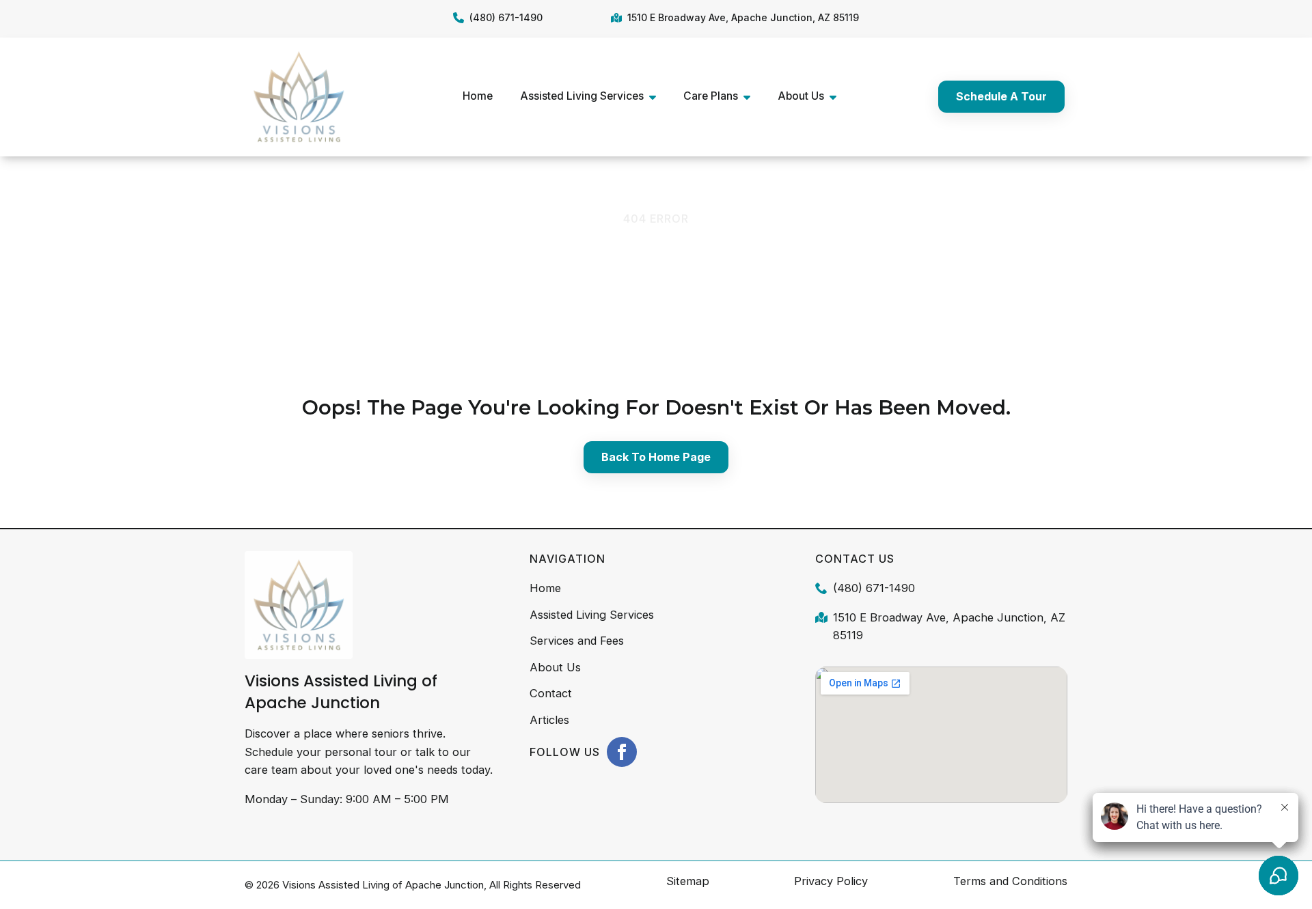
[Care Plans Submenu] (751, 96)
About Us (801, 95)
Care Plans (710, 95)
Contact (551, 693)
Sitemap (687, 881)
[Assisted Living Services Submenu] (657, 96)
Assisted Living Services (582, 95)
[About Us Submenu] (837, 96)
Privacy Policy (831, 881)
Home (478, 95)
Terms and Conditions (1010, 881)
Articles (549, 720)
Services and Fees (577, 640)
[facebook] (622, 752)
